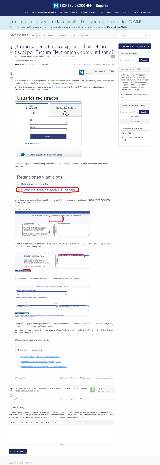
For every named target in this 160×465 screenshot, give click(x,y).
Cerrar (87, 64)
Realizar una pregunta (134, 46)
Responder (21, 64)
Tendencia (36, 35)
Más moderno (49, 35)
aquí (21, 340)
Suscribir (144, 60)
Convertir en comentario (104, 378)
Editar (77, 64)
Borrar (97, 64)
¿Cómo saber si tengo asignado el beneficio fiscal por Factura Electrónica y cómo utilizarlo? (64, 49)
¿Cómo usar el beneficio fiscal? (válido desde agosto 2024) (43, 366)
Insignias (84, 35)
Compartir (44, 64)
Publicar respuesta (17, 451)
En (86, 73)
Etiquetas (73, 35)
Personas (62, 35)
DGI (113, 56)
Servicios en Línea (59, 87)
